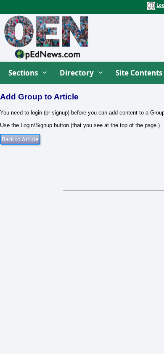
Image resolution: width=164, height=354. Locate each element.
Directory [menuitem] (77, 73)
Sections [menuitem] (23, 73)
